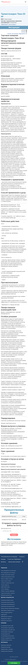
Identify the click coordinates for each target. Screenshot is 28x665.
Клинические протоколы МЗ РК (7, 602)
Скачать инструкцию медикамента (16, 33)
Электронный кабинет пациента (8, 593)
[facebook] (22, 562)
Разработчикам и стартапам (7, 649)
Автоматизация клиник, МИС (7, 625)
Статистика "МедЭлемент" (14, 559)
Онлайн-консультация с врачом (7, 574)
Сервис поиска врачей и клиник (8, 576)
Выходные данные (14, 656)
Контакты (3, 561)
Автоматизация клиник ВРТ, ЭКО (8, 629)
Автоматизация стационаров (7, 631)
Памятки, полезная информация (8, 591)
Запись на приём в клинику (7, 578)
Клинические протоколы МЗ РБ (7, 606)
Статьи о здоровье (5, 589)
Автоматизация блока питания (7, 635)
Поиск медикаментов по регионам (8, 570)
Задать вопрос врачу (5, 586)
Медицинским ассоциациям (7, 651)
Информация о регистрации (8, 24)
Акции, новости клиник (6, 580)
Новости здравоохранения (6, 612)
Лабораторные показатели (6, 616)
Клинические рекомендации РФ (8, 604)
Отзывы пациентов (5, 584)
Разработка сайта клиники (6, 640)
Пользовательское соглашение (9, 556)
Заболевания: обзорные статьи (7, 610)
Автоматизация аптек (5, 633)
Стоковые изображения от (10, 659)
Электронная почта (6, 528)
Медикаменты (4, 614)
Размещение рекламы (5, 647)
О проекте (21, 556)
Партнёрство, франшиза (6, 645)
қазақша (23, 31)
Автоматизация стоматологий (7, 627)
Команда (3, 559)
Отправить (14, 534)
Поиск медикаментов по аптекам (8, 572)
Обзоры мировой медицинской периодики (10, 608)
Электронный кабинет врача (7, 600)
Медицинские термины (6, 618)
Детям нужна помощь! (14, 561)
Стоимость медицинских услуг (7, 582)
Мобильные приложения (6, 595)
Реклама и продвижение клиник (8, 638)
